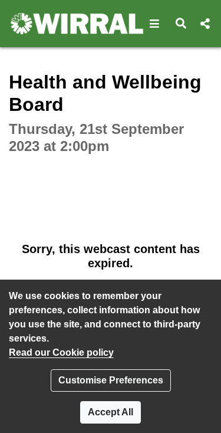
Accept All (110, 412)
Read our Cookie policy (61, 352)
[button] (154, 23)
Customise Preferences (110, 380)
